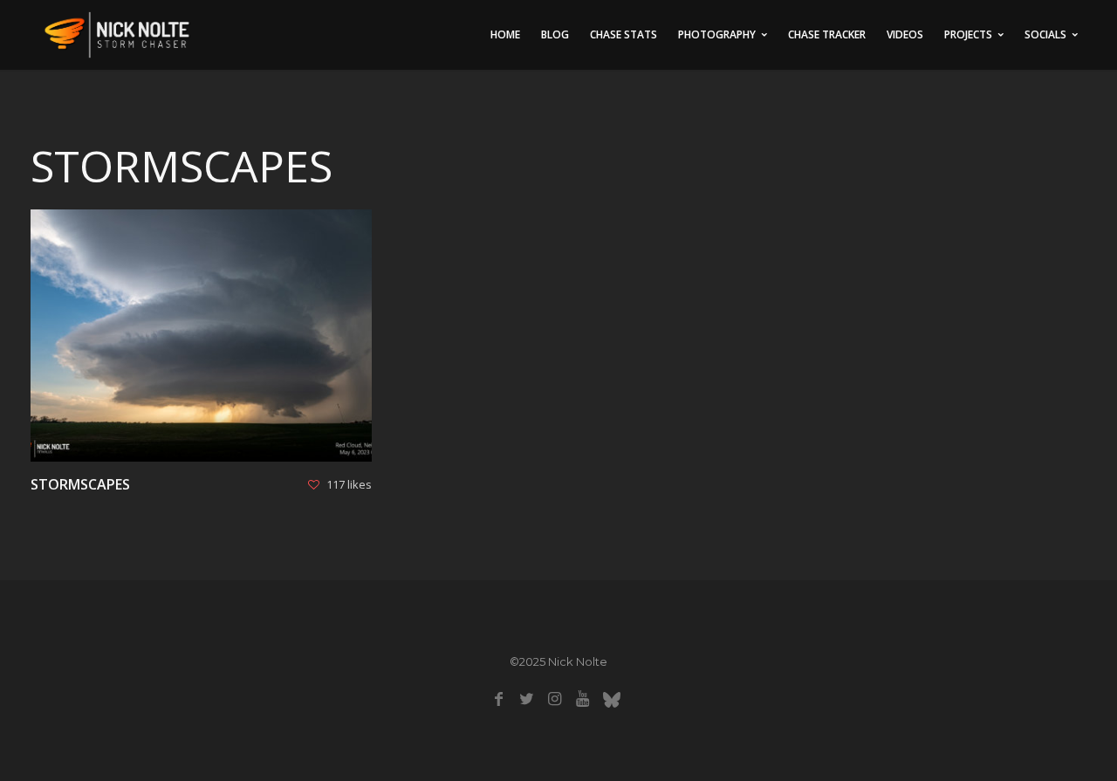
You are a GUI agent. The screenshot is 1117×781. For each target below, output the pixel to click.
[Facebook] (499, 699)
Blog (555, 34)
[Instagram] (554, 699)
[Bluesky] (611, 699)
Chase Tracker (827, 34)
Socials (1045, 34)
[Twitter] (527, 699)
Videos (905, 34)
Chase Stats (623, 34)
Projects (968, 34)
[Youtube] (582, 699)
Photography (717, 34)
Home (505, 34)
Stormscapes (80, 484)
